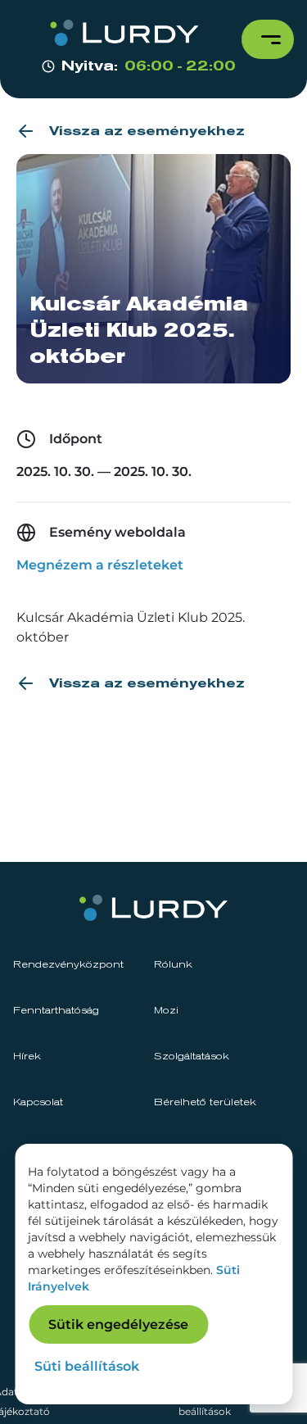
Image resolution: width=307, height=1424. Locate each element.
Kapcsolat (38, 1103)
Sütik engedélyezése (118, 1324)
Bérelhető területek (205, 1103)
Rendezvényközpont (68, 965)
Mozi (166, 1011)
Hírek (27, 1057)
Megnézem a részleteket (99, 565)
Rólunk (173, 965)
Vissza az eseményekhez (147, 131)
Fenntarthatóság (56, 1011)
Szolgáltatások (191, 1057)
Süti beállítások (86, 1366)
